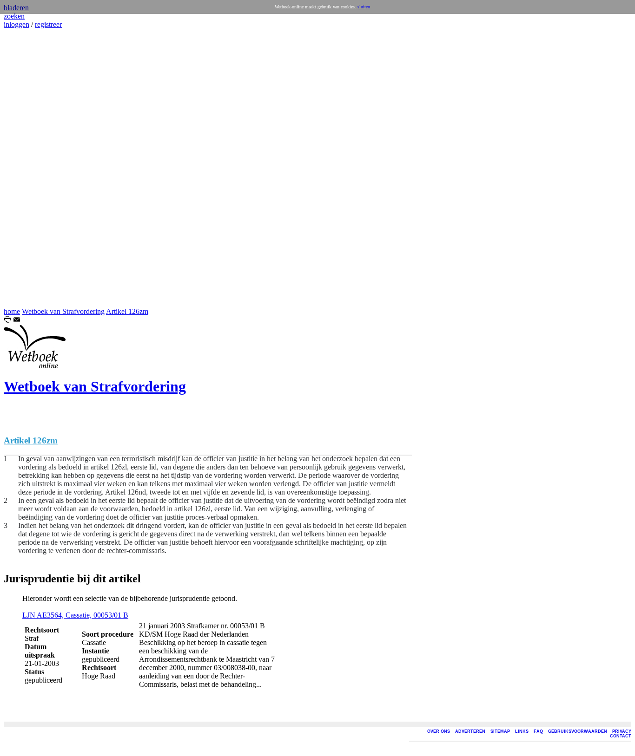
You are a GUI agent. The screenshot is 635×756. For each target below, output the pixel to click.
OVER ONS (438, 731)
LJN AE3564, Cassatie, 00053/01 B (75, 615)
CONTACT (620, 736)
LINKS (522, 731)
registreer (48, 24)
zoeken (14, 16)
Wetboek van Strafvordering (63, 311)
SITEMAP (500, 731)
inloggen (16, 24)
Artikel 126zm (127, 311)
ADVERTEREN (470, 731)
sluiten (363, 6)
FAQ (538, 731)
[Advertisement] (32, 168)
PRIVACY (621, 731)
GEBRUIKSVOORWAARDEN (577, 731)
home (12, 311)
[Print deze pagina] (7, 321)
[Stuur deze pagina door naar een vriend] (16, 321)
